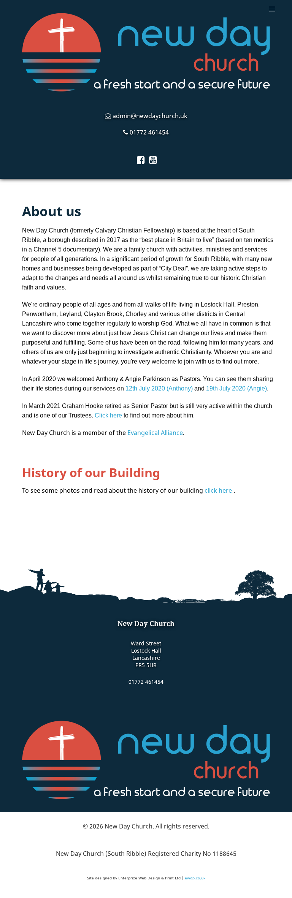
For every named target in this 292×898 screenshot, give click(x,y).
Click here (108, 415)
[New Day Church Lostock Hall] (146, 52)
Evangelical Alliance (155, 432)
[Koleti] (146, 760)
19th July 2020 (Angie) (236, 388)
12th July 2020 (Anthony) (159, 388)
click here (218, 490)
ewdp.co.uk (195, 878)
